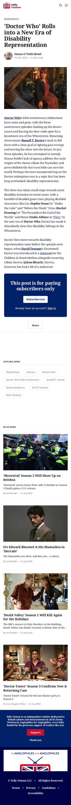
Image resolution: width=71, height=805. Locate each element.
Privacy (31, 787)
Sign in (52, 308)
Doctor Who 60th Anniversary (22, 379)
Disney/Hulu (11, 19)
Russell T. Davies (56, 379)
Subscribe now (35, 299)
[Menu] (66, 5)
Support (35, 732)
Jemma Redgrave (15, 387)
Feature (31, 372)
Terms (16, 787)
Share (35, 325)
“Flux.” (57, 217)
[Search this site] (60, 5)
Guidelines (48, 787)
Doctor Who (49, 372)
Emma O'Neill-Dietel (27, 54)
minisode (46, 253)
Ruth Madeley (13, 395)
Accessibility (35, 793)
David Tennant (40, 387)
